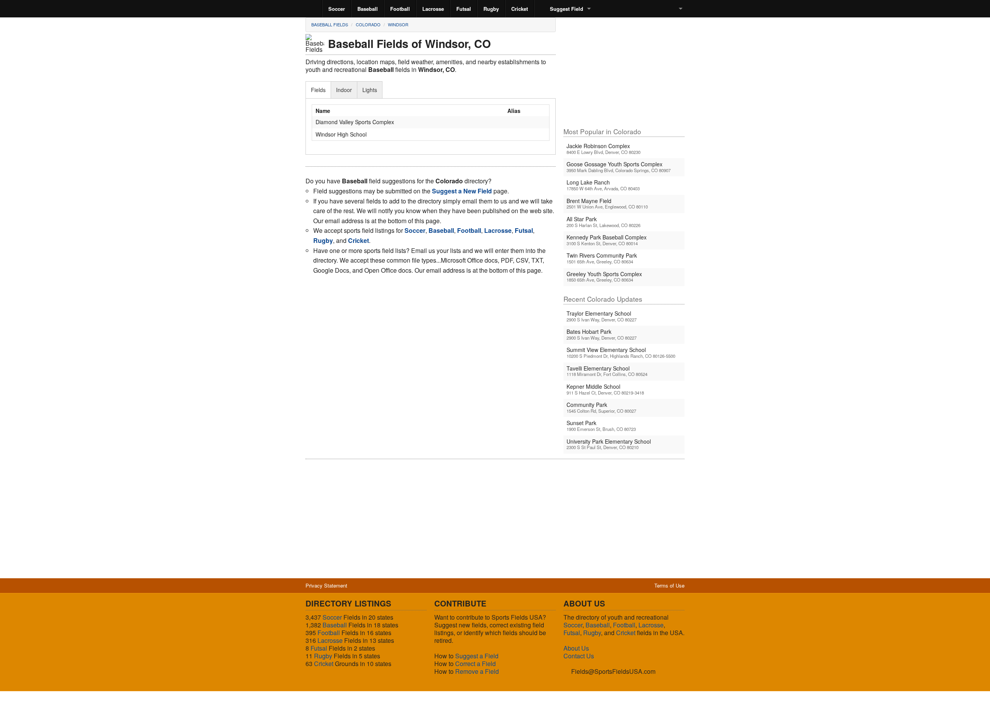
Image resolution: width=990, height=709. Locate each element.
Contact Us (578, 655)
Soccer (336, 8)
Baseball (367, 8)
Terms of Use (669, 585)
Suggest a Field (476, 655)
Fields (318, 90)
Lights (369, 90)
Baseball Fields (329, 24)
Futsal (463, 8)
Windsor (398, 24)
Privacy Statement (326, 585)
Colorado (368, 24)
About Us (576, 648)
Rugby (491, 8)
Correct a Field (475, 663)
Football (400, 8)
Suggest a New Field (462, 190)
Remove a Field (477, 671)
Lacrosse (433, 8)
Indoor (344, 90)
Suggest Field (566, 8)
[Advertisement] (623, 72)
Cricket (519, 8)
